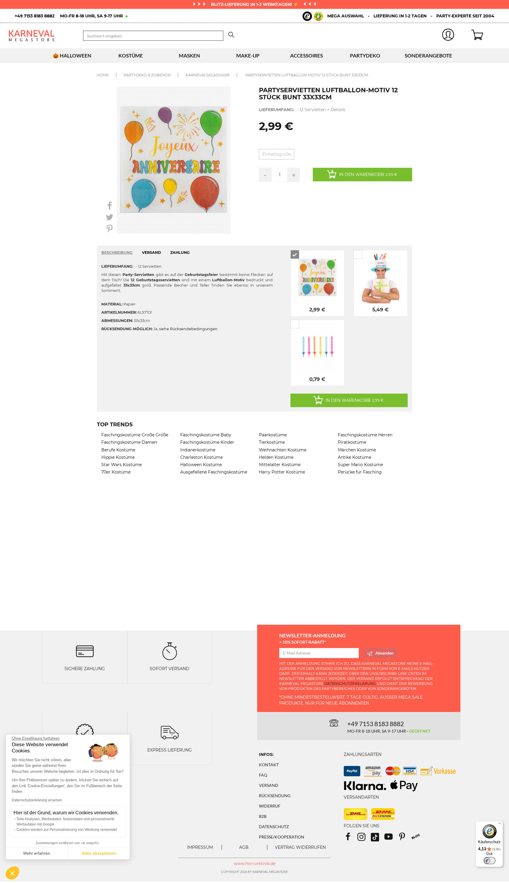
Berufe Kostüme (118, 450)
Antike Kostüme (354, 457)
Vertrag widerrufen (300, 847)
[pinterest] (405, 838)
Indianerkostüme (197, 450)
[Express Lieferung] (170, 731)
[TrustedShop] (313, 16)
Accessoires (306, 55)
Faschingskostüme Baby (205, 435)
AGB (244, 847)
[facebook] (350, 838)
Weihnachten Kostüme (282, 450)
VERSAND (151, 252)
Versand (268, 785)
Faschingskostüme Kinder (207, 442)
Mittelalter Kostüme (279, 464)
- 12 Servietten (302, 109)
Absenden (384, 652)
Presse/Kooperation (281, 836)
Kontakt (269, 764)
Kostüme (130, 55)
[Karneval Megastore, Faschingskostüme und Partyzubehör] (41, 35)
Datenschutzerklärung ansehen (37, 800)
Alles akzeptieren (99, 853)
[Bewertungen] (85, 731)
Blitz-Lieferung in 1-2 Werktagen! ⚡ (255, 4)
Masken (189, 55)
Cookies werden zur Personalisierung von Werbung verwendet (66, 830)
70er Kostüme (115, 472)
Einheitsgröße (276, 154)
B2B (263, 816)
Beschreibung (117, 252)
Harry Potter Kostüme (282, 472)
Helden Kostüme (276, 457)
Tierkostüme (272, 442)
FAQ (263, 774)
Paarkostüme (273, 435)
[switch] (489, 860)
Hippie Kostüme (118, 457)
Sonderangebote (428, 55)
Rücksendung (274, 795)
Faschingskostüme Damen (129, 442)
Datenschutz (274, 826)
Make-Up (248, 55)
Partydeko (365, 55)
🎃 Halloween (72, 55)
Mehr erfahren (36, 853)
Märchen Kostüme (357, 450)
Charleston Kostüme (201, 457)
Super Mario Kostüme (360, 464)
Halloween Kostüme (201, 464)
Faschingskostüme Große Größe (134, 435)
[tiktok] (377, 838)
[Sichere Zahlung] (85, 650)
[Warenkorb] (485, 35)
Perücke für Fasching (360, 472)
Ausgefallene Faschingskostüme (213, 472)
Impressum (200, 847)
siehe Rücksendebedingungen (188, 329)
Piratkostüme (352, 442)
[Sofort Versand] (170, 650)
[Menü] (499, 824)
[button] (12, 873)
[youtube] (391, 838)
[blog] (418, 838)
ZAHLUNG (180, 252)
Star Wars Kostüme (121, 464)
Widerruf (269, 805)
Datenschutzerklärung (350, 683)
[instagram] (364, 838)
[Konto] (448, 36)
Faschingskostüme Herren (365, 435)
